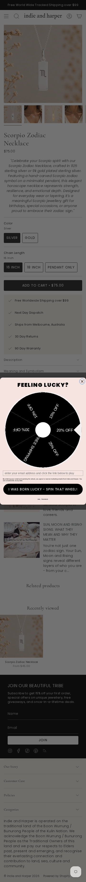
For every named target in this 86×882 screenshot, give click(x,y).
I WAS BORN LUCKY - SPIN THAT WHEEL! (43, 489)
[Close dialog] (82, 381)
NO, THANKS (43, 499)
